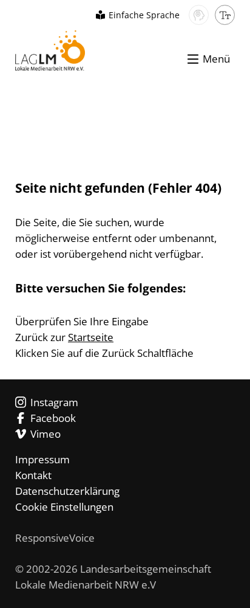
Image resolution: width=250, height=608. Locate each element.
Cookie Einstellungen (64, 507)
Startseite (90, 337)
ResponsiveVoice (55, 538)
